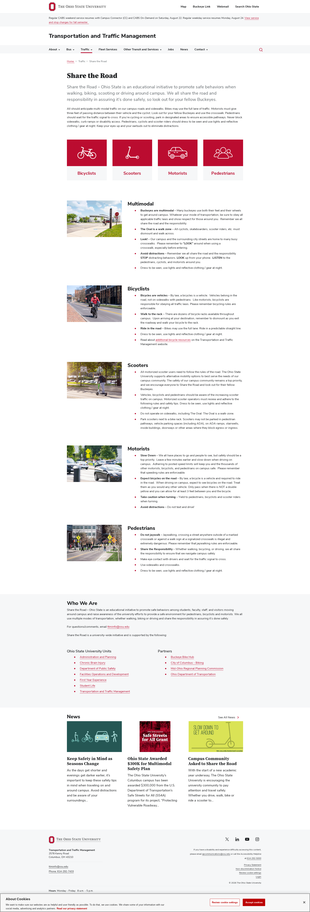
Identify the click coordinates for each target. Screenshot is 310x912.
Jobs (171, 49)
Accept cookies (254, 902)
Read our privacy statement (72, 908)
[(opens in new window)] (75, 839)
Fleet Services (108, 49)
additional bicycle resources (173, 340)
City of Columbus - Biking (187, 663)
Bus (68, 49)
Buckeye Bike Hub (182, 657)
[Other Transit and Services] (160, 50)
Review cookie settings (225, 902)
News (184, 49)
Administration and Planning (98, 657)
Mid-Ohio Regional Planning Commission (197, 668)
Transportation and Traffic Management (102, 35)
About (53, 49)
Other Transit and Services (141, 49)
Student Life (87, 686)
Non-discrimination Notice (248, 868)
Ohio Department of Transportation (193, 674)
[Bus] (72, 50)
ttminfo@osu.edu (118, 627)
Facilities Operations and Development (104, 674)
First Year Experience (93, 680)
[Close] (304, 902)
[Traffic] (90, 50)
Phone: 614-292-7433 (61, 871)
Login (258, 876)
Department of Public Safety (98, 668)
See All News (226, 717)
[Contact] (206, 50)
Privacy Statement (252, 864)
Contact (199, 49)
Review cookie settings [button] (250, 872)
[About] (58, 50)
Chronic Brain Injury (92, 663)
